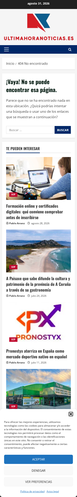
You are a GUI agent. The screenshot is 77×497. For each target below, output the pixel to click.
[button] (71, 414)
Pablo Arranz (17, 223)
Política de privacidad (32, 491)
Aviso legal (53, 491)
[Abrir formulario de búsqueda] (69, 49)
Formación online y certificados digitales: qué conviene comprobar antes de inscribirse (34, 211)
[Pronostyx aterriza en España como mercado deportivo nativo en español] (38, 323)
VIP (13, 194)
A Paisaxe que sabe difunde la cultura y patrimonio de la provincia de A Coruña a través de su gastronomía (38, 284)
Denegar (38, 470)
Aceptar (38, 459)
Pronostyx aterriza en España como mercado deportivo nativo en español (36, 354)
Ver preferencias (38, 482)
